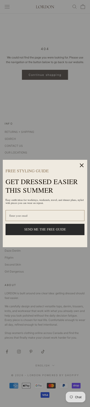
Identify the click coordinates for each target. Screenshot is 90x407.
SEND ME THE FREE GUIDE (45, 229)
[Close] (81, 165)
